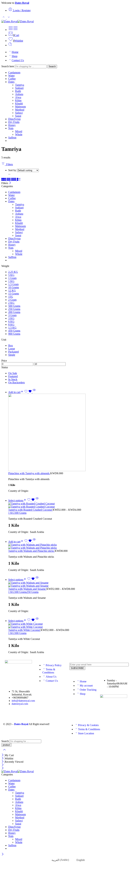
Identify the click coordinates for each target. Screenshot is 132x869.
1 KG (11, 512)
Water (11, 75)
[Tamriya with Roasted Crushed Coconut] (69, 505)
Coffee (12, 78)
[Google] (58, 693)
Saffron (12, 137)
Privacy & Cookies (88, 725)
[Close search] (4, 751)
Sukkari (19, 88)
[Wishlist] (28, 392)
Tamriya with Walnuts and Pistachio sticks (31, 550)
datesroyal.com (20, 703)
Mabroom (20, 106)
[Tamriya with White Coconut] (69, 625)
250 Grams (32, 592)
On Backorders (16, 382)
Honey (12, 125)
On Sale (12, 373)
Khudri (19, 103)
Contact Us (18, 60)
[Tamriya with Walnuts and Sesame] (69, 584)
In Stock (12, 379)
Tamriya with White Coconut (24, 630)
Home (15, 52)
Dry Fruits (13, 122)
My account (86, 685)
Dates (11, 81)
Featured (13, 376)
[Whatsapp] (49, 693)
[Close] (10, 183)
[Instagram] (39, 693)
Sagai (18, 115)
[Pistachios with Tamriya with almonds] (69, 433)
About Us (51, 676)
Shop (14, 56)
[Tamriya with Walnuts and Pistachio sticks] (69, 546)
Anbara (19, 94)
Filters (9, 164)
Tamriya (19, 84)
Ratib (18, 91)
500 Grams (20, 512)
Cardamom (14, 72)
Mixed (18, 131)
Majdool (19, 109)
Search (52, 66)
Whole (18, 134)
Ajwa (18, 97)
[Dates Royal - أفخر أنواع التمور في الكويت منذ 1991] (17, 21)
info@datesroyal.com (23, 700)
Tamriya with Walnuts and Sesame (27, 588)
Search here (8, 66)
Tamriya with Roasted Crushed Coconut (30, 509)
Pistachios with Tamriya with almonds (29, 473)
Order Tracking (88, 689)
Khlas (18, 100)
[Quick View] (34, 392)
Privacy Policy (54, 665)
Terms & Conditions (48, 671)
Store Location (86, 733)
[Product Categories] (10, 29)
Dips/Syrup (14, 118)
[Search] (10, 45)
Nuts (10, 128)
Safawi (19, 112)
